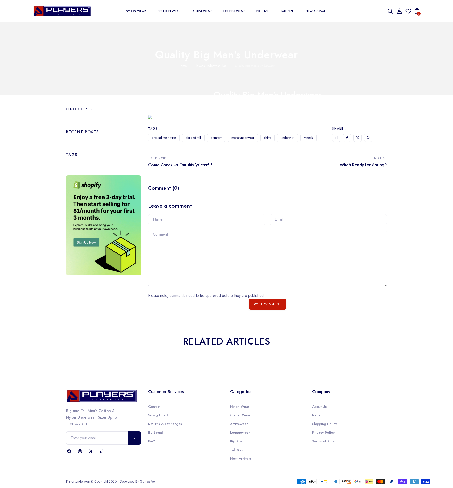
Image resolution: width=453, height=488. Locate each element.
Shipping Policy (324, 423)
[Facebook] (347, 138)
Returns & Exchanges (165, 423)
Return (317, 415)
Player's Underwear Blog (211, 65)
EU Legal (155, 432)
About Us (319, 406)
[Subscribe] (134, 438)
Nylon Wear (239, 406)
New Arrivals (240, 458)
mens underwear (242, 137)
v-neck (308, 137)
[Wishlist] (408, 12)
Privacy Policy (323, 432)
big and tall (193, 137)
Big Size (236, 441)
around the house (164, 137)
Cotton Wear (240, 415)
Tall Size (237, 450)
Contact (154, 406)
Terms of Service (326, 441)
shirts (267, 137)
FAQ (151, 441)
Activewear (239, 423)
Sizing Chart (158, 415)
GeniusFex (147, 481)
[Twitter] (357, 138)
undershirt (287, 137)
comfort (216, 137)
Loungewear (240, 432)
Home (183, 65)
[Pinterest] (368, 138)
